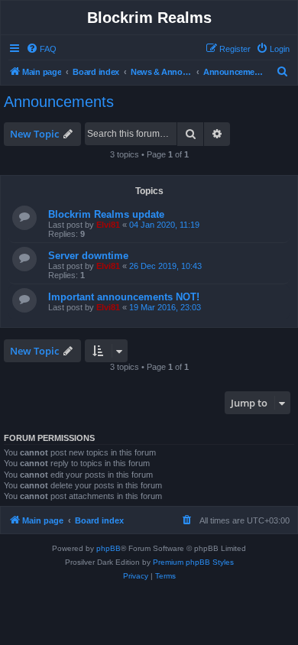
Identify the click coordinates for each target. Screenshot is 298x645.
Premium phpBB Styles (193, 562)
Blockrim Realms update (106, 214)
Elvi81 (108, 224)
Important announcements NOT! (123, 297)
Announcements (59, 101)
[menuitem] (41, 49)
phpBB (108, 548)
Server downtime (88, 255)
